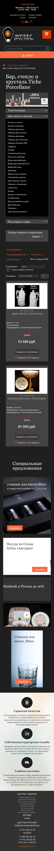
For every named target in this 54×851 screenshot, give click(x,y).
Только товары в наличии (22, 269)
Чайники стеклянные (17, 184)
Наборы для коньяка (17, 132)
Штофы (11, 150)
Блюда (11, 191)
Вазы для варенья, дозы (18, 201)
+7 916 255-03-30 (27, 4)
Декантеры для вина (17, 160)
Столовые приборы (27, 804)
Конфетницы (13, 198)
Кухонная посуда (27, 808)
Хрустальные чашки (17, 180)
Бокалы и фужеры (16, 126)
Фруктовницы (14, 205)
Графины (12, 146)
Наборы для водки (16, 136)
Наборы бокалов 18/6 (17, 143)
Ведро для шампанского (19, 163)
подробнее (15, 528)
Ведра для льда (14, 167)
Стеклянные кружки (17, 177)
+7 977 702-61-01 (27, 829)
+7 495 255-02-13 (31, 7)
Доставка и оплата (17, 15)
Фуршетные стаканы (17, 174)
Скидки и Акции (35, 15)
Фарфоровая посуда (27, 797)
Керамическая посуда (27, 799)
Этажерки (12, 208)
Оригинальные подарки (27, 812)
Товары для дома (27, 810)
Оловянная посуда (27, 806)
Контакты (32, 18)
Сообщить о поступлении (27, 352)
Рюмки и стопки (15, 122)
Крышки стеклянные (17, 194)
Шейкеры (12, 170)
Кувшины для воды (16, 156)
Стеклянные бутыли (17, 153)
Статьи (22, 18)
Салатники (12, 187)
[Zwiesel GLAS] (27, 99)
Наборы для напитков (18, 139)
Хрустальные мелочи (17, 211)
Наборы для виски (16, 129)
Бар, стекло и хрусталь (17, 65)
